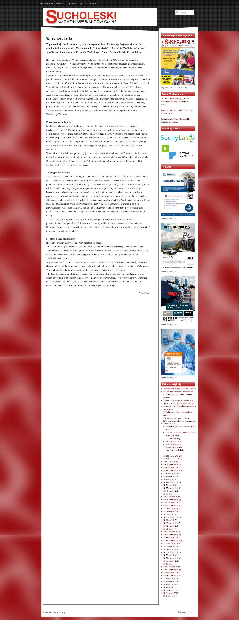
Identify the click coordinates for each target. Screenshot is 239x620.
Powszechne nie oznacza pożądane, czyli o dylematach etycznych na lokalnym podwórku (178, 394)
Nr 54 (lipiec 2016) (170, 549)
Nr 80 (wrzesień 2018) (172, 473)
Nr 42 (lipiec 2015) (170, 584)
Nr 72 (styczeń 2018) (171, 496)
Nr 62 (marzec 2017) (171, 526)
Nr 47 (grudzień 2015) (172, 569)
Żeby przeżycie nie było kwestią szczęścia (179, 420)
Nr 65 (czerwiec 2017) (172, 517)
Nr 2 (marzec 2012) (171, 593)
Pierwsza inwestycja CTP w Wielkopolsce (179, 388)
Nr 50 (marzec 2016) (171, 561)
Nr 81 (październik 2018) (173, 470)
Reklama (59, 3)
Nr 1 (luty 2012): (170, 596)
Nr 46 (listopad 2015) (171, 572)
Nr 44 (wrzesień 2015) (172, 578)
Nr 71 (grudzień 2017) (172, 499)
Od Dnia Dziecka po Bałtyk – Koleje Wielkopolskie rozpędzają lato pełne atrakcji (175, 101)
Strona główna (46, 3)
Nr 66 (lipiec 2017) (170, 514)
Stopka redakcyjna (75, 3)
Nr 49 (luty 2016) (170, 563)
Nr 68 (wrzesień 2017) (172, 508)
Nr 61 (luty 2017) (170, 528)
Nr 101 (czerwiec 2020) (172, 458)
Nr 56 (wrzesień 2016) (172, 543)
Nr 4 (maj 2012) (169, 587)
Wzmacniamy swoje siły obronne (176, 418)
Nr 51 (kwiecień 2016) (172, 558)
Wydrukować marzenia (174, 444)
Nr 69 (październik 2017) (173, 505)
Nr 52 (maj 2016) (170, 555)
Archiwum (91, 3)
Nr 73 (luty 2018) (170, 493)
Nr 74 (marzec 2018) (171, 490)
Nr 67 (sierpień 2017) (171, 511)
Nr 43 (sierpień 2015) (171, 581)
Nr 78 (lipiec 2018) (170, 479)
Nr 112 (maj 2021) (170, 423)
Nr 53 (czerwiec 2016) (172, 552)
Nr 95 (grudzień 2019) (172, 464)
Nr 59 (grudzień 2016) (172, 534)
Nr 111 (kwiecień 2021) (172, 455)
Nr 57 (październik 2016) (173, 540)
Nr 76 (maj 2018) (170, 485)
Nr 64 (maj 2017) (170, 520)
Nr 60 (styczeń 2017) (171, 531)
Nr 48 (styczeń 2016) (171, 566)
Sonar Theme (186, 612)
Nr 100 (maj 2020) (170, 461)
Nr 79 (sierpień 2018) (171, 476)
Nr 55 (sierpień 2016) (171, 546)
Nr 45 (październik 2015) (173, 575)
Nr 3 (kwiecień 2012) (171, 590)
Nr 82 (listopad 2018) (171, 467)
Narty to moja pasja (173, 441)
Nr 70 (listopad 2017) (171, 502)
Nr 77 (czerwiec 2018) (172, 482)
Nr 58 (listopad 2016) (171, 537)
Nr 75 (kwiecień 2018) (172, 488)
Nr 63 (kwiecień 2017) (172, 523)
